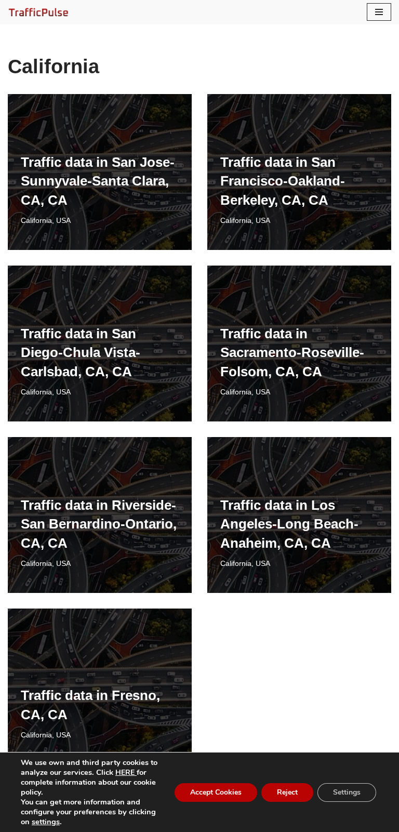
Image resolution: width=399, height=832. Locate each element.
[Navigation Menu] (379, 12)
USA (63, 220)
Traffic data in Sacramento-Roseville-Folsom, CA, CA (292, 352)
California (36, 220)
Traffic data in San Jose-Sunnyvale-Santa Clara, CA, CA (98, 181)
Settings (347, 792)
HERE (126, 772)
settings (46, 821)
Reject (287, 792)
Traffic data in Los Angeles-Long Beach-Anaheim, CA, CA (289, 524)
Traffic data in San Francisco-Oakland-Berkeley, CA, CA (282, 181)
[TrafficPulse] (39, 12)
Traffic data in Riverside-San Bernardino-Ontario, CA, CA (99, 524)
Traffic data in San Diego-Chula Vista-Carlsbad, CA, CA (80, 352)
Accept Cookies (216, 792)
